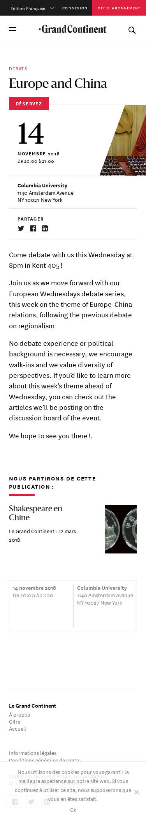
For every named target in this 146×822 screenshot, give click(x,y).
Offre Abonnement (119, 7)
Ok (73, 809)
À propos (19, 714)
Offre (14, 721)
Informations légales (32, 752)
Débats (18, 68)
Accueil (17, 728)
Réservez (29, 103)
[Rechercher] (132, 28)
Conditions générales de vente (44, 760)
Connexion (75, 7)
